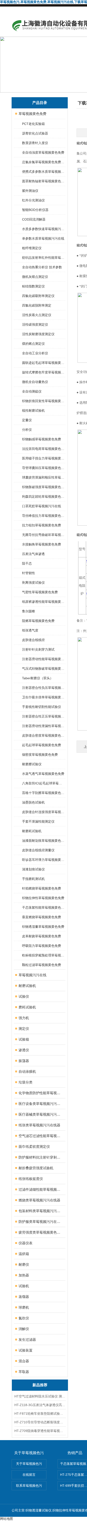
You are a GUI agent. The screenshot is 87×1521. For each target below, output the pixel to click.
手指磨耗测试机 (33, 879)
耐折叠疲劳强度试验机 (36, 1168)
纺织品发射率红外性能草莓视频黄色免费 (43, 257)
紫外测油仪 (30, 191)
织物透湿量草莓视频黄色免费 (43, 926)
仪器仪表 (25, 1243)
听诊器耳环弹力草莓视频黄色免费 (43, 860)
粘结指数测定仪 (33, 286)
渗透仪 (24, 1050)
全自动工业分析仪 (35, 353)
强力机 (24, 1018)
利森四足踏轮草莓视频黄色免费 (43, 496)
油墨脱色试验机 (33, 802)
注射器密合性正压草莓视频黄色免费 (43, 716)
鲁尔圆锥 (28, 611)
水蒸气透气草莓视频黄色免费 (43, 774)
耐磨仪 (24, 1264)
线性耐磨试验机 (33, 410)
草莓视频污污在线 (32, 975)
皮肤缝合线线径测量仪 (38, 850)
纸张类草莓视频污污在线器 (39, 1125)
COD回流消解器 (33, 219)
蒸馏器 (24, 1297)
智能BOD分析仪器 (35, 210)
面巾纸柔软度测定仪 (34, 1147)
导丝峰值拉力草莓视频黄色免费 (43, 515)
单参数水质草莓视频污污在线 (43, 238)
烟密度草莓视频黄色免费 (40, 754)
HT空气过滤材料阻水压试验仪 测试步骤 (39, 1396)
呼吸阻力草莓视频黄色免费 (41, 946)
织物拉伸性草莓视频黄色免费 (43, 898)
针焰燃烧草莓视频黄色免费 (41, 888)
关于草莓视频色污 (29, 1464)
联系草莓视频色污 (29, 1485)
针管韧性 (28, 573)
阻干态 (27, 563)
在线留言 (29, 1474)
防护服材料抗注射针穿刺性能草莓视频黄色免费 (40, 1157)
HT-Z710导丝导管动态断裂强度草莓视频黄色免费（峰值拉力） (39, 1422)
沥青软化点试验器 (35, 133)
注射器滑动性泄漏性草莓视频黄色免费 (43, 726)
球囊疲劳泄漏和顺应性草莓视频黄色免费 (43, 477)
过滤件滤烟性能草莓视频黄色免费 (40, 1189)
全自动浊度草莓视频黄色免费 (43, 152)
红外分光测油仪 (33, 200)
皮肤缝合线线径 (33, 640)
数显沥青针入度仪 (35, 143)
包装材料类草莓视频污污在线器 (40, 1211)
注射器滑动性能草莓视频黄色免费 (43, 659)
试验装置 (25, 1350)
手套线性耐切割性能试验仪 (41, 707)
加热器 (24, 1275)
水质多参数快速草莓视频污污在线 (43, 229)
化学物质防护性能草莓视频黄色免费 (40, 1093)
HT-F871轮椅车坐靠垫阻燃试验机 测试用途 (39, 1413)
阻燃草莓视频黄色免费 (38, 621)
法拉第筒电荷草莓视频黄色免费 (43, 449)
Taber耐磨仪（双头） (37, 678)
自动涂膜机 (27, 1071)
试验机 (24, 1286)
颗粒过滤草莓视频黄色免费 (41, 965)
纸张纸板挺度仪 (31, 1179)
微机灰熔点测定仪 (35, 277)
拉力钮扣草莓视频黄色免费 (41, 525)
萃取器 (24, 1372)
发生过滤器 (27, 1340)
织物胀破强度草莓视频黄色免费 (43, 487)
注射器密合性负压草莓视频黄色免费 (43, 688)
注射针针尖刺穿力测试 (38, 649)
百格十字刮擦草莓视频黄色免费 (43, 793)
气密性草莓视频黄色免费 (40, 592)
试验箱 (24, 1039)
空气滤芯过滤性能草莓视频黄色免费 (40, 1136)
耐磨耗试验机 (32, 831)
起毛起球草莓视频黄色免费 (41, 745)
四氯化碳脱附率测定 (36, 305)
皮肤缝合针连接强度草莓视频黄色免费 (43, 812)
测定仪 (24, 1029)
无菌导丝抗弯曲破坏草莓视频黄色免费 (43, 535)
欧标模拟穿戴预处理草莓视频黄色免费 (43, 955)
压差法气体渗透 (33, 554)
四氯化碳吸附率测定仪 (38, 296)
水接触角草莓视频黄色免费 (41, 544)
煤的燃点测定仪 (33, 343)
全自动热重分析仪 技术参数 (42, 267)
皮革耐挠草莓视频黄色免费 (41, 936)
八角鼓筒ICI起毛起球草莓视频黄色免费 (43, 783)
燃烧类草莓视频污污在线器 (39, 1200)
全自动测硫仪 (32, 391)
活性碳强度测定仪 (35, 324)
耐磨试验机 (27, 986)
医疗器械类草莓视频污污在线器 (40, 1114)
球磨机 (24, 1307)
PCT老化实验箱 (33, 124)
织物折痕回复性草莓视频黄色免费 (43, 401)
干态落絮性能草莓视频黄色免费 (43, 907)
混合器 (24, 1361)
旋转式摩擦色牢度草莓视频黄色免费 (43, 372)
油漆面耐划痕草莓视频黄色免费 (43, 840)
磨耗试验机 (27, 1007)
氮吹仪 (24, 1318)
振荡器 (24, 1061)
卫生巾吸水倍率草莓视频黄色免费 (43, 697)
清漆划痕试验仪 (33, 869)
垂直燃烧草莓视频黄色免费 (41, 917)
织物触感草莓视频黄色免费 (41, 439)
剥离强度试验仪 (33, 582)
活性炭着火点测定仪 (36, 315)
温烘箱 (24, 1254)
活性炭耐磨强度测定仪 (38, 334)
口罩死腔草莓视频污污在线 (41, 506)
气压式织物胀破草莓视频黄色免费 (43, 668)
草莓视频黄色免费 (32, 114)
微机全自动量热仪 (35, 382)
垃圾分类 (25, 1082)
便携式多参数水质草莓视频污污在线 (43, 171)
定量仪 (27, 420)
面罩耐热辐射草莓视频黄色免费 (43, 181)
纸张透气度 (30, 630)
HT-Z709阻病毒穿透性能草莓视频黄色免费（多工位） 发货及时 (39, 1431)
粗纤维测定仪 (32, 248)
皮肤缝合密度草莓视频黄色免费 (43, 735)
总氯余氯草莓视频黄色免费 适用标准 (43, 162)
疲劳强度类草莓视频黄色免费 (40, 1232)
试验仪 (24, 996)
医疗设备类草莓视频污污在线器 (40, 1104)
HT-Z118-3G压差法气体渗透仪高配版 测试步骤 (39, 1405)
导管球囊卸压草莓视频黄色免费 (43, 468)
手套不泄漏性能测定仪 (38, 821)
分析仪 (27, 429)
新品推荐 (39, 1385)
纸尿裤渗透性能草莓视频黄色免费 (43, 602)
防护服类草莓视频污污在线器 (40, 1222)
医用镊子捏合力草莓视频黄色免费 (43, 458)
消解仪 (24, 1329)
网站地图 (6, 1519)
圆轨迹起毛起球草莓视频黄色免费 (43, 363)
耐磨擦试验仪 (32, 764)
